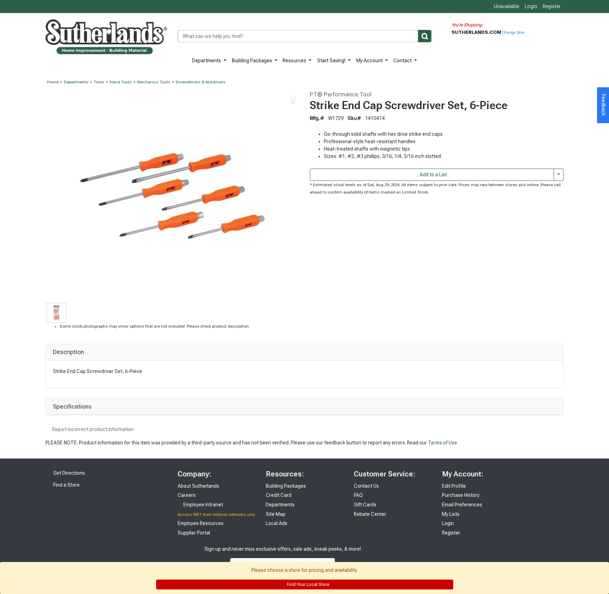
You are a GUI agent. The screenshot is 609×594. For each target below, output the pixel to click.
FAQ (358, 495)
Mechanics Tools (153, 82)
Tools (99, 82)
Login (531, 6)
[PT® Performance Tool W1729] (172, 195)
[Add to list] (293, 100)
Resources (295, 60)
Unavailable (506, 6)
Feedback (604, 105)
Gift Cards (365, 504)
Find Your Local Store (307, 584)
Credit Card (278, 495)
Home (53, 82)
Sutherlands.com (476, 32)
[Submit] (424, 36)
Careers (187, 495)
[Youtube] (403, 556)
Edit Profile (454, 486)
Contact (403, 60)
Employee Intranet (202, 504)
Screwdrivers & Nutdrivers (201, 82)
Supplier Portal (194, 533)
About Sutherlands (198, 486)
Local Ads (276, 523)
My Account (370, 60)
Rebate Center (370, 514)
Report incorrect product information (92, 429)
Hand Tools (121, 82)
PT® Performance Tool (340, 94)
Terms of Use (442, 443)
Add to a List (433, 174)
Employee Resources (200, 523)
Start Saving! (331, 60)
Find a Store (66, 485)
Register (552, 6)
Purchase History (460, 495)
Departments (207, 60)
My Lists (451, 514)
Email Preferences (462, 504)
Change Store (513, 32)
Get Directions (68, 473)
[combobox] (304, 36)
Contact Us (366, 486)
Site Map (275, 514)
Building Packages (252, 60)
